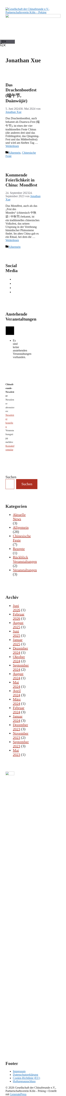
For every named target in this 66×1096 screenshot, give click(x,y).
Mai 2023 (16, 752)
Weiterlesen (12, 146)
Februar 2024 (18, 710)
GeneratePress (18, 1094)
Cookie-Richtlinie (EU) (26, 1078)
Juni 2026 (16, 608)
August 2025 (18, 625)
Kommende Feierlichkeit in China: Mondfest (21, 180)
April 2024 (17, 693)
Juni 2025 (16, 633)
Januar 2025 (18, 642)
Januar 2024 (18, 718)
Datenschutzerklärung (25, 1074)
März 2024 (17, 701)
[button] (3, 45)
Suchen (11, 477)
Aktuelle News (19, 517)
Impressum (19, 1071)
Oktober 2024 (19, 659)
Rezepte (19, 549)
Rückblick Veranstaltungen (25, 559)
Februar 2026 (18, 616)
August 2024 (18, 676)
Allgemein (14, 152)
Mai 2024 (16, 684)
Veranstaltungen (25, 570)
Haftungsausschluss (24, 1081)
